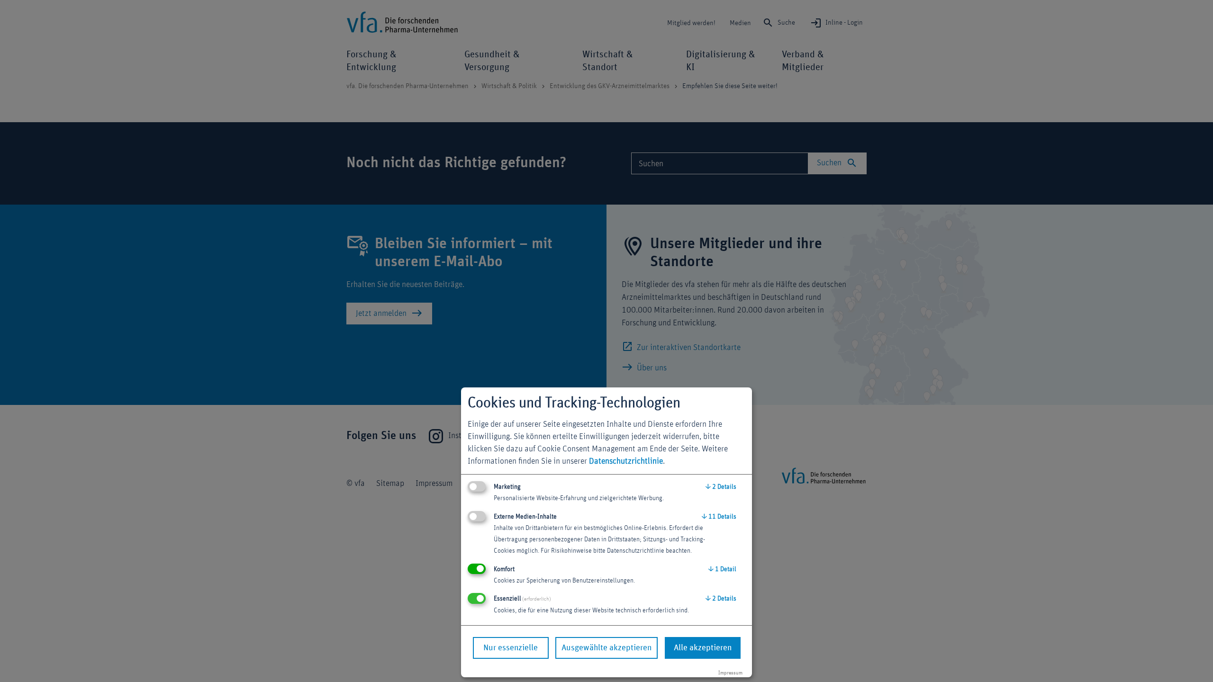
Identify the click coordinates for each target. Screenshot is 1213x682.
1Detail (722, 569)
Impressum (730, 672)
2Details (721, 487)
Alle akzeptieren (703, 648)
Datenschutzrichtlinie (626, 461)
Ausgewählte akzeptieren (606, 648)
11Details (719, 516)
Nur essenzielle (510, 648)
